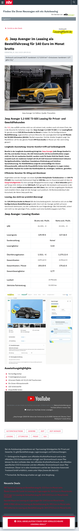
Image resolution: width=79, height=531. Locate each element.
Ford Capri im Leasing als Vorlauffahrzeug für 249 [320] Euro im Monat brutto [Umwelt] (36, 496)
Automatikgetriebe (14, 431)
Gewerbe (31, 431)
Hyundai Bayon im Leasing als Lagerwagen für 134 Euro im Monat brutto (34, 500)
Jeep (42, 431)
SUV (8, 127)
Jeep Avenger (47, 151)
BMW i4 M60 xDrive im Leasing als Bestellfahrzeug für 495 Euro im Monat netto (37, 504)
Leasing (9, 436)
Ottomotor (23, 436)
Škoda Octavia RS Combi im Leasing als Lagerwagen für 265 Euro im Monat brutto (38, 491)
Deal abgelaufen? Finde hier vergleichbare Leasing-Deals (39, 522)
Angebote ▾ (6, 19)
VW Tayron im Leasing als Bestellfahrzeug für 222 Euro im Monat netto (33, 487)
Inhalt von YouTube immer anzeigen (39, 410)
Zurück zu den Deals (14, 28)
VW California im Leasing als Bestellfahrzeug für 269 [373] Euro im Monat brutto (37, 508)
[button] (9, 2)
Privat (35, 436)
